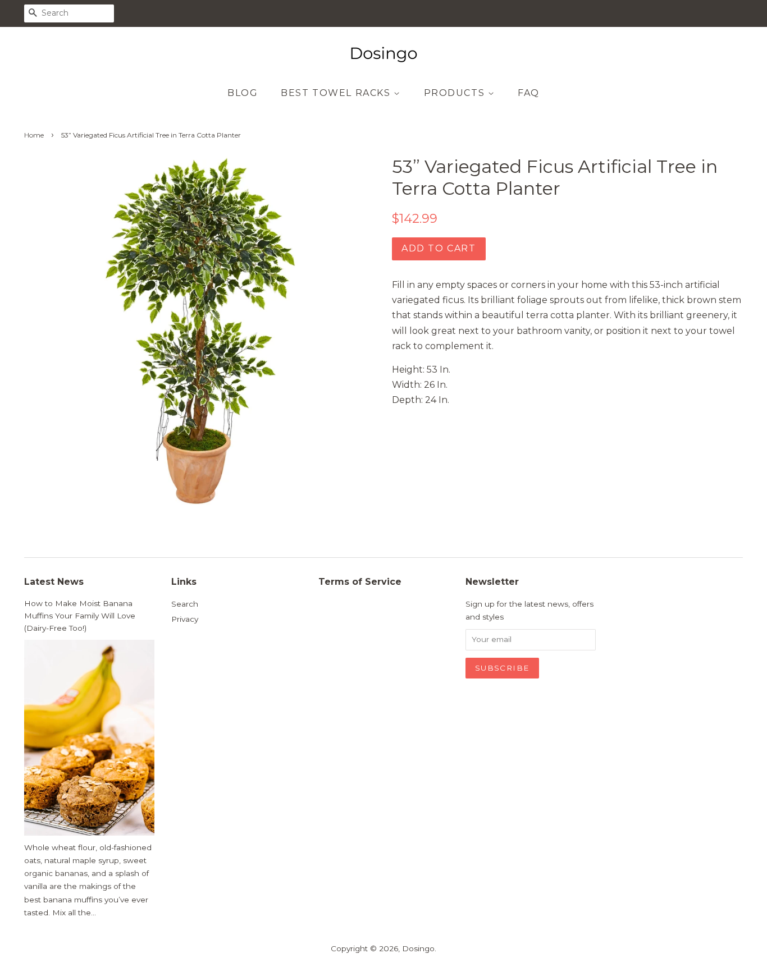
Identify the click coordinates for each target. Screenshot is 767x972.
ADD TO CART (438, 248)
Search (184, 603)
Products (456, 93)
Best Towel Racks (337, 93)
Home (34, 135)
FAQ (529, 93)
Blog (242, 93)
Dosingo (418, 948)
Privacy (184, 619)
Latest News (54, 581)
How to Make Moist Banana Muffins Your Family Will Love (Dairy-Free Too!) (79, 615)
